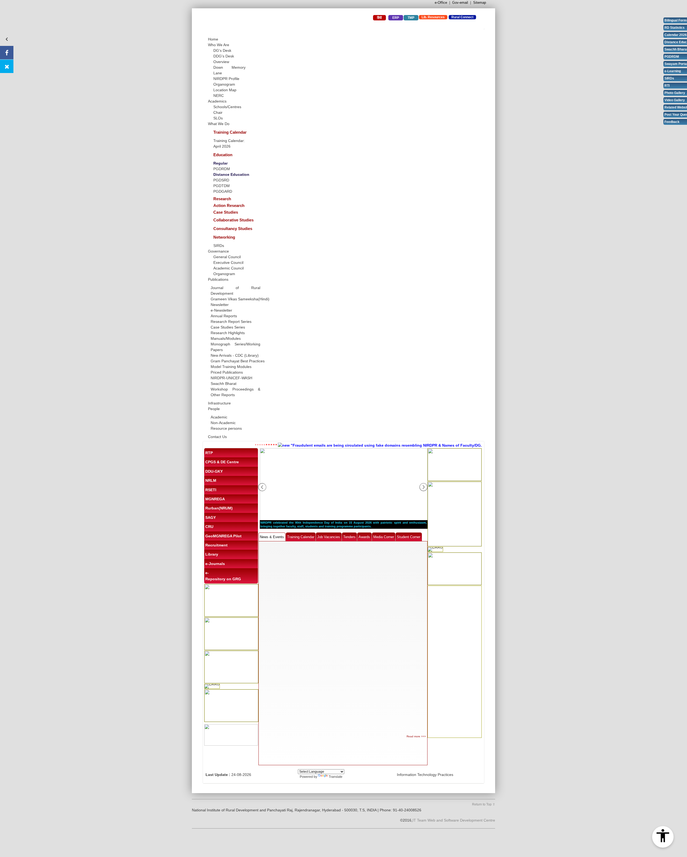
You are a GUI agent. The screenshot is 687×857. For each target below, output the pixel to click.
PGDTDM (221, 186)
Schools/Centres (227, 107)
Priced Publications (227, 372)
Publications (218, 279)
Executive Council (228, 262)
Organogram (224, 84)
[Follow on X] (6, 66)
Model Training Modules (231, 366)
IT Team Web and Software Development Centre (453, 820)
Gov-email (460, 3)
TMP (411, 18)
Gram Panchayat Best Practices (238, 361)
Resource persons (226, 428)
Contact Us (217, 437)
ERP (395, 18)
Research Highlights (228, 333)
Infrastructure (219, 403)
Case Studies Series (228, 327)
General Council (227, 257)
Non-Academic (223, 423)
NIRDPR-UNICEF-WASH (231, 378)
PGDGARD (222, 191)
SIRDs (218, 245)
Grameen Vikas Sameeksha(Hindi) (240, 299)
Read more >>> (416, 736)
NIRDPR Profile (226, 78)
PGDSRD (221, 180)
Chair (217, 112)
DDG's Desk (223, 56)
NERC (218, 95)
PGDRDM (221, 169)
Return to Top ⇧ (483, 804)
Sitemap (479, 3)
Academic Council (228, 268)
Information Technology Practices (425, 774)
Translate (335, 777)
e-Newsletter (221, 310)
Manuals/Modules (226, 338)
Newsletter (220, 304)
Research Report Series (231, 321)
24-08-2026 (241, 774)
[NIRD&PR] (267, 24)
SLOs (218, 118)
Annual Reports (224, 316)
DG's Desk (222, 50)
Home (213, 39)
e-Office (441, 3)
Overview (221, 62)
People (214, 409)
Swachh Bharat (223, 383)
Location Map (224, 90)
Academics (217, 101)
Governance (218, 251)
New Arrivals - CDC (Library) (235, 355)
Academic (219, 417)
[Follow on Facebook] (6, 52)
